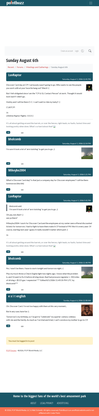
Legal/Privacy (46, 403)
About (33, 403)
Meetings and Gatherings (37, 67)
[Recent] (82, 51)
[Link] (22, 132)
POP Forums (11, 350)
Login (77, 51)
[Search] (89, 51)
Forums (20, 67)
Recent (11, 67)
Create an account (67, 51)
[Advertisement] (49, 26)
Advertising (63, 403)
